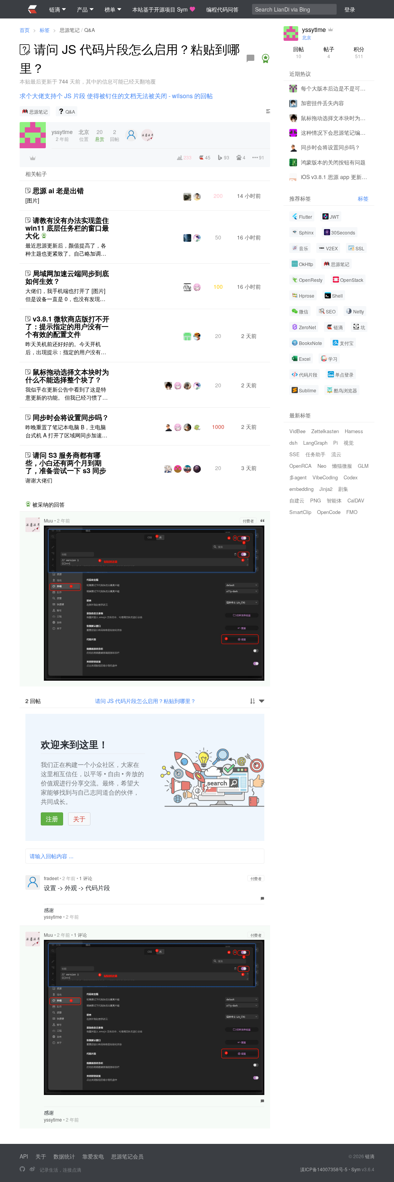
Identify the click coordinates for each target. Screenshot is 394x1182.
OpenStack (351, 279)
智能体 (334, 500)
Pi (335, 442)
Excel (305, 358)
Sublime (307, 390)
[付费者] (33, 158)
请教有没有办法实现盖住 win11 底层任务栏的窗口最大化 (67, 228)
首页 (25, 29)
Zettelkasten (325, 431)
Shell (337, 295)
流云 (336, 454)
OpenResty (310, 279)
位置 (83, 135)
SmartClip (300, 512)
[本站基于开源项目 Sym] (22, 1169)
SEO (331, 311)
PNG (315, 500)
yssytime (53, 916)
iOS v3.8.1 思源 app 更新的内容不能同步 (335, 177)
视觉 (349, 442)
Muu (48, 520)
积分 (359, 52)
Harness (354, 431)
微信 (303, 311)
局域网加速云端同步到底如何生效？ (67, 277)
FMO (351, 512)
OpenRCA (300, 465)
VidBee (297, 431)
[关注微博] (32, 1169)
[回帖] (250, 58)
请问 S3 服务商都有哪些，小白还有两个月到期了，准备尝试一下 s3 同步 (65, 462)
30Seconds (343, 232)
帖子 (329, 52)
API (24, 1156)
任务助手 (316, 454)
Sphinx (306, 232)
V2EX (332, 248)
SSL (360, 248)
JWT (334, 216)
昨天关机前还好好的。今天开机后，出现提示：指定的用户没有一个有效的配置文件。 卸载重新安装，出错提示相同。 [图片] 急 (65, 348)
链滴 (338, 327)
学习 (332, 358)
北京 (306, 37)
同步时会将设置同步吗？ (71, 417)
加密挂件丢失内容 (322, 103)
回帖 (298, 52)
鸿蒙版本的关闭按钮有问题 (333, 162)
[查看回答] (265, 58)
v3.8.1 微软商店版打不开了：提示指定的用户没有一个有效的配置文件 (67, 326)
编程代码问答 (222, 9)
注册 (52, 818)
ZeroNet (307, 327)
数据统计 (64, 1156)
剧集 (343, 488)
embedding (301, 488)
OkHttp (306, 264)
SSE (294, 454)
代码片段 (308, 374)
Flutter (305, 216)
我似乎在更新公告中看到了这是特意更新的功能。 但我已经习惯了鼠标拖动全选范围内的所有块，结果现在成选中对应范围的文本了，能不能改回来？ (66, 393)
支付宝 (347, 343)
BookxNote (310, 343)
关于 (79, 818)
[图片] (32, 200)
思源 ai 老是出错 (58, 191)
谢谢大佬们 (38, 480)
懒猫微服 (342, 465)
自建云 (296, 500)
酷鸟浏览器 (345, 390)
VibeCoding (325, 477)
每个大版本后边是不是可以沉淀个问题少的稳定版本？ (335, 88)
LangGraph (315, 442)
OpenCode (329, 512)
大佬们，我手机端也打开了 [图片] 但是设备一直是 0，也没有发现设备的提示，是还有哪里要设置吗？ (65, 295)
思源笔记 (70, 29)
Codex (351, 477)
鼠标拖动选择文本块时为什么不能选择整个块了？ (67, 376)
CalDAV (355, 500)
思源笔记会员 (127, 1156)
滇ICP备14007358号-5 (323, 1169)
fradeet (51, 878)
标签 (45, 29)
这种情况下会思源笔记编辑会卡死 (335, 132)
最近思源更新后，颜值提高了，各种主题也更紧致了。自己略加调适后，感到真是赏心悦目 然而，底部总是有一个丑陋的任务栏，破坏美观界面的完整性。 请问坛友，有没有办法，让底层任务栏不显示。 (66, 249)
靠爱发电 (93, 1156)
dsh (293, 442)
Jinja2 (325, 488)
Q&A (89, 29)
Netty (358, 311)
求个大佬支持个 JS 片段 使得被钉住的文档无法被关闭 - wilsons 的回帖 (116, 95)
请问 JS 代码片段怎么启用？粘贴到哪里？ (145, 701)
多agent (298, 477)
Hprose (306, 295)
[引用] (262, 520)
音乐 (303, 248)
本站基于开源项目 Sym (160, 9)
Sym (356, 1169)
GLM (363, 465)
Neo (321, 465)
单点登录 (344, 374)
